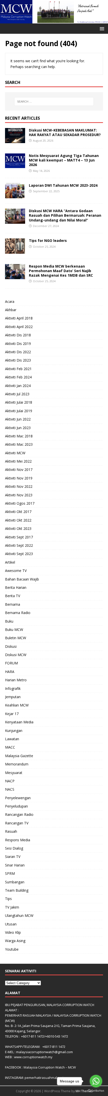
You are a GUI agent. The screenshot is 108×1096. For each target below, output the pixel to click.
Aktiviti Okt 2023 (18, 528)
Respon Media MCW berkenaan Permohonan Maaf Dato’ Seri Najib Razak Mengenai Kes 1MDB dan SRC (61, 271)
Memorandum (16, 764)
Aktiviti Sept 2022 (19, 545)
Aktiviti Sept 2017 (19, 537)
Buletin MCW (15, 637)
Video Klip (13, 932)
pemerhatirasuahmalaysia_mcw (49, 1077)
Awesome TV (16, 570)
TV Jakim (12, 907)
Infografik (13, 688)
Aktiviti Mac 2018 (19, 436)
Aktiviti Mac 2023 (19, 444)
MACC (10, 747)
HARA (9, 671)
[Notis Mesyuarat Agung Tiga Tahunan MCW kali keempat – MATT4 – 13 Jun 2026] (15, 165)
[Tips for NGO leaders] (15, 250)
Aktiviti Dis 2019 (18, 343)
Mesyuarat (13, 772)
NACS (9, 789)
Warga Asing (15, 940)
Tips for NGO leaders (48, 240)
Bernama (12, 604)
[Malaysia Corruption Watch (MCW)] (54, 20)
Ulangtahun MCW (19, 915)
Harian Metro (16, 680)
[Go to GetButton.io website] (96, 1090)
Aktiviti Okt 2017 (18, 511)
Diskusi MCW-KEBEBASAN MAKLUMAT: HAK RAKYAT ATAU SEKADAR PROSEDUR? (65, 132)
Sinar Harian (15, 865)
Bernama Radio (17, 612)
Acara (9, 301)
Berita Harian (15, 587)
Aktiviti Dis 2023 (18, 360)
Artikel (10, 562)
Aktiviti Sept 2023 (19, 553)
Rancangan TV (16, 823)
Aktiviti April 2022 (19, 326)
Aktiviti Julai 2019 (18, 410)
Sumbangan (14, 882)
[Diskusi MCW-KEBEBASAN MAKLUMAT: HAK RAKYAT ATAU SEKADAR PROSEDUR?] (15, 140)
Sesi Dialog (14, 848)
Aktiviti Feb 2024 (18, 377)
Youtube (12, 949)
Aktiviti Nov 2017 (18, 469)
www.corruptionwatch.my (33, 1057)
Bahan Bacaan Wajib (22, 579)
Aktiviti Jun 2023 (18, 427)
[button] (101, 28)
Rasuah (11, 831)
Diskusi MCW (15, 654)
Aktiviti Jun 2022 (18, 419)
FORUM (11, 663)
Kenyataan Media (19, 722)
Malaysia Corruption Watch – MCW (50, 1067)
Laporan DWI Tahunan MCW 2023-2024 (63, 185)
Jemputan (13, 696)
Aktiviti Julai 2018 (18, 402)
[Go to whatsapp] (96, 1081)
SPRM (10, 873)
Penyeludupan (16, 806)
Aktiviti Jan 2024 (18, 385)
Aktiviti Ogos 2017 (19, 503)
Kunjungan (13, 730)
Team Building (16, 890)
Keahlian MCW (17, 705)
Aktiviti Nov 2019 (18, 478)
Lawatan (12, 738)
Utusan (11, 924)
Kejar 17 (12, 713)
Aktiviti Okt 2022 (18, 520)
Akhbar (10, 309)
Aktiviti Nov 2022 (18, 486)
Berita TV (12, 595)
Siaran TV (12, 856)
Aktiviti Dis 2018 (18, 335)
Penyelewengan (18, 797)
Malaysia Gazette (19, 755)
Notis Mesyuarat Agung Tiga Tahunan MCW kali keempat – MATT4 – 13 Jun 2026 (64, 160)
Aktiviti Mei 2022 (18, 461)
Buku (9, 621)
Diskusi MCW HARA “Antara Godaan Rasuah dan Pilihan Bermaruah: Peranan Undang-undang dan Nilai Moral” (65, 215)
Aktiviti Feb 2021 (18, 368)
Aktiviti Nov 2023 (18, 495)
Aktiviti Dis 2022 (18, 351)
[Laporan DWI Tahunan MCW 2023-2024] (15, 195)
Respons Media (17, 839)
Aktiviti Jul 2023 (17, 394)
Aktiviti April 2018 (19, 318)
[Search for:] (54, 101)
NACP (10, 781)
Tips (8, 898)
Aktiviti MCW (15, 452)
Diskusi (11, 646)
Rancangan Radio (19, 814)
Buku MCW (14, 629)
